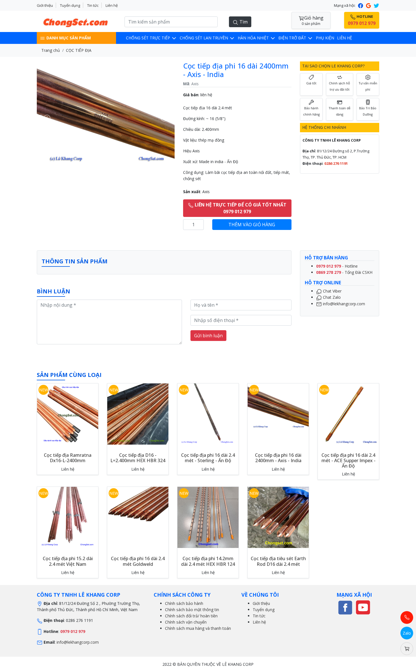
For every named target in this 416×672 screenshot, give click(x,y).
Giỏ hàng (312, 20)
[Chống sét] (345, 607)
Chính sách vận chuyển (186, 622)
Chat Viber (332, 291)
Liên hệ (112, 5)
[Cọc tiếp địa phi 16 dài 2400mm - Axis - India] (278, 406)
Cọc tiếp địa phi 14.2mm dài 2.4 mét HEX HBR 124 (208, 561)
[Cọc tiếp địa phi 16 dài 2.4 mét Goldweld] (137, 509)
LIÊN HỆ (344, 37)
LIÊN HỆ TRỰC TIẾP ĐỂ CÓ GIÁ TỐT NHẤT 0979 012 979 (240, 208)
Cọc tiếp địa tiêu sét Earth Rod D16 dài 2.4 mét (278, 561)
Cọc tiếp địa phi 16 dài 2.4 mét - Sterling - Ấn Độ (208, 458)
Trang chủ (50, 50)
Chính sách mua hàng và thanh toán (198, 628)
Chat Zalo (331, 297)
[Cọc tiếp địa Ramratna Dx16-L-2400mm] (67, 413)
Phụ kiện (325, 37)
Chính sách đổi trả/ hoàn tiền (191, 615)
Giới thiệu (45, 5)
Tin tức (92, 5)
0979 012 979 (72, 631)
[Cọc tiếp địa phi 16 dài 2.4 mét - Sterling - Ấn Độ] (208, 413)
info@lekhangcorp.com (343, 303)
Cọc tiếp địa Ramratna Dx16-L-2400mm (67, 458)
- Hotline (337, 266)
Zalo (407, 633)
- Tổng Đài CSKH (344, 272)
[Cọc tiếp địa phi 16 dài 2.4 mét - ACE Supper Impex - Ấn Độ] (348, 413)
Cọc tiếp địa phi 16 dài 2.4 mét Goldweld (138, 561)
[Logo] (76, 21)
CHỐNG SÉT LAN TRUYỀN (204, 37)
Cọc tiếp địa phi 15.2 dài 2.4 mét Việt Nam (68, 561)
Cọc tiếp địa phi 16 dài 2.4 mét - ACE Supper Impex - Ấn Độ (348, 460)
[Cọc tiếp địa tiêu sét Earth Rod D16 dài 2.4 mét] (278, 517)
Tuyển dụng (70, 5)
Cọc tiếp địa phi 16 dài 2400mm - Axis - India (278, 458)
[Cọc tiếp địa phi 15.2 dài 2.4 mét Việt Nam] (67, 517)
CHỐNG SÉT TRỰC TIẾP (148, 37)
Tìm (243, 22)
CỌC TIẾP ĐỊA (78, 50)
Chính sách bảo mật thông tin (192, 609)
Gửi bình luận (208, 335)
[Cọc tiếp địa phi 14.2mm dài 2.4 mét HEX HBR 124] (208, 517)
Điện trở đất (292, 37)
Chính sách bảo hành (184, 603)
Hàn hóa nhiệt (254, 37)
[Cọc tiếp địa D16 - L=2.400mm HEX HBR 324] (137, 413)
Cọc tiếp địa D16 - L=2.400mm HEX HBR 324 (137, 458)
